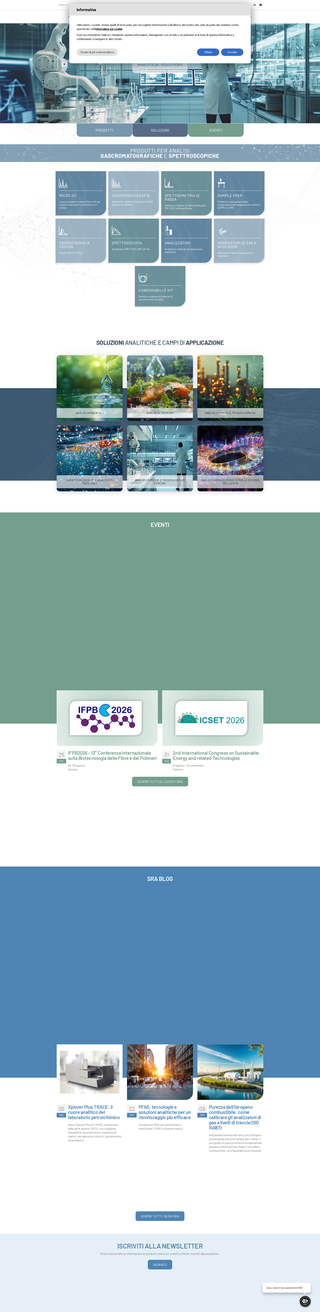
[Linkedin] (254, 4)
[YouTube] (260, 4)
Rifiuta (208, 52)
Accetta (232, 52)
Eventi (215, 130)
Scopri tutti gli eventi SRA (160, 782)
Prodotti (104, 130)
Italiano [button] (63, 4)
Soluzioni (160, 130)
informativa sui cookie (108, 29)
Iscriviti (160, 1265)
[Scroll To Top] (6, 1308)
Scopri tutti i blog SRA (160, 1216)
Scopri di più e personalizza (97, 52)
